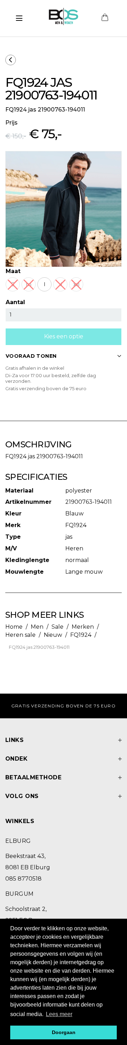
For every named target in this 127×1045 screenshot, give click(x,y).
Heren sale (20, 635)
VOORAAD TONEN (31, 356)
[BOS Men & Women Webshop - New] (63, 18)
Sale (58, 626)
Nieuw (53, 635)
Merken (83, 626)
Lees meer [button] (59, 1014)
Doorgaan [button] (63, 1032)
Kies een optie (63, 336)
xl (60, 284)
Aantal (15, 302)
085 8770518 (23, 878)
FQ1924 (80, 635)
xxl (76, 284)
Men (37, 626)
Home (14, 626)
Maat (13, 271)
